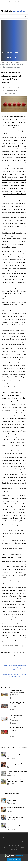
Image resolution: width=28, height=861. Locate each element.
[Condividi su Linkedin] (23, 652)
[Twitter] (12, 1)
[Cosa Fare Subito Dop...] (3, 764)
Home (2, 62)
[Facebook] (9, 1)
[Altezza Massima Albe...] (3, 781)
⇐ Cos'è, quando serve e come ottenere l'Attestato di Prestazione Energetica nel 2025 (14, 668)
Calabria (16, 645)
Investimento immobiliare (7, 645)
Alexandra (14, 698)
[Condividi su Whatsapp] (17, 652)
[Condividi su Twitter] (20, 652)
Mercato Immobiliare (12, 62)
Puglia (20, 645)
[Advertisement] (14, 36)
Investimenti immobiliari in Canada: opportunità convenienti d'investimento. (17, 729)
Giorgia (17, 87)
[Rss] (15, 1)
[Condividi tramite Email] (14, 655)
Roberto (13, 710)
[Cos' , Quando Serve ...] (3, 754)
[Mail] (18, 1)
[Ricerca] (3, 16)
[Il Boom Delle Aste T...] (3, 817)
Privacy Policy (19, 841)
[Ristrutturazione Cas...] (3, 800)
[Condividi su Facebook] (14, 652)
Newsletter (5, 5)
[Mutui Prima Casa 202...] (3, 809)
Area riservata (14, 5)
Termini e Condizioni (10, 841)
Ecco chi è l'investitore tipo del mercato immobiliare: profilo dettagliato (17, 715)
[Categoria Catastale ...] (3, 773)
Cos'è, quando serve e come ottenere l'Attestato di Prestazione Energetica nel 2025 (16, 754)
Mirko (13, 736)
